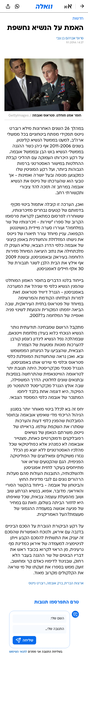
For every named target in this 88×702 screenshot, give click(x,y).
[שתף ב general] (8, 6)
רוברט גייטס (37, 583)
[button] (68, 6)
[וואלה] (44, 6)
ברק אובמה (55, 583)
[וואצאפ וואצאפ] (17, 6)
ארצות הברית (74, 583)
